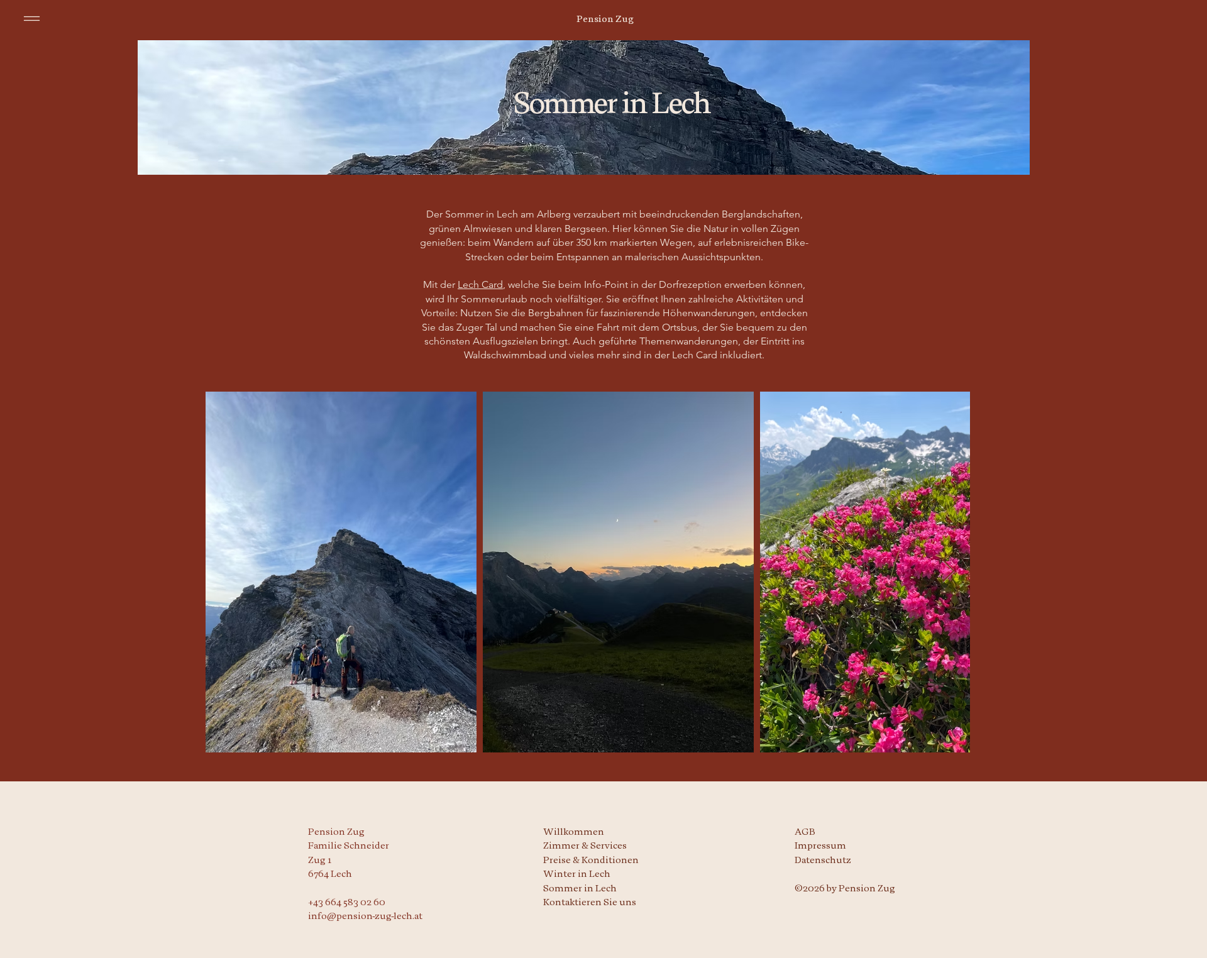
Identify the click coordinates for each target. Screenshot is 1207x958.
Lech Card (480, 284)
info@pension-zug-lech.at (365, 916)
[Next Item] (948, 571)
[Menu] (32, 18)
